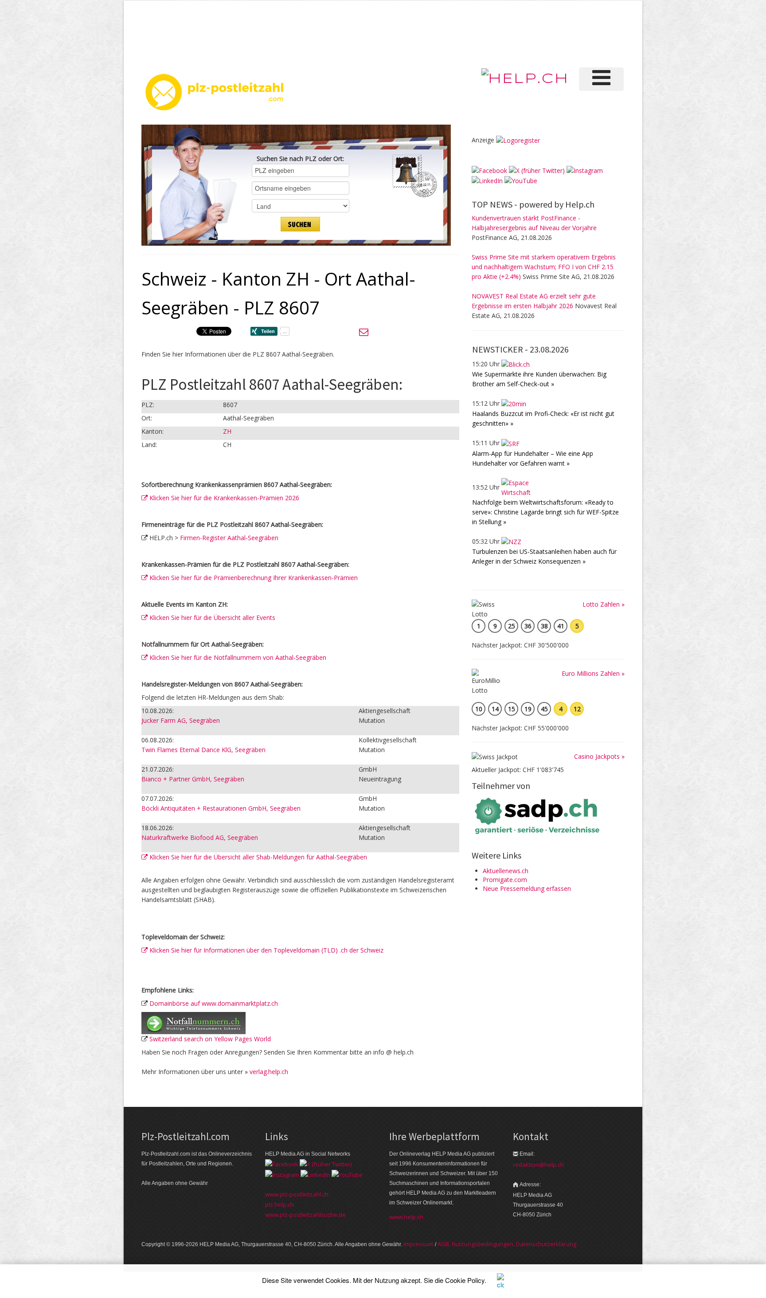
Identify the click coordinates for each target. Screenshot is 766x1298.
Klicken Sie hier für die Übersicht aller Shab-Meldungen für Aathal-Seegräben (257, 857)
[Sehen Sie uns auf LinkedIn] (487, 180)
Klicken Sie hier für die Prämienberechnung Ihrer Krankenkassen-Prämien (253, 577)
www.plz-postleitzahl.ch (296, 1194)
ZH (227, 431)
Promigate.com (505, 879)
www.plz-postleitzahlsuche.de (305, 1215)
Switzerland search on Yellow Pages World (210, 1039)
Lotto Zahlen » (603, 604)
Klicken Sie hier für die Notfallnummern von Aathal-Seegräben (237, 657)
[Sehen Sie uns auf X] (537, 169)
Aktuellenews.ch (505, 871)
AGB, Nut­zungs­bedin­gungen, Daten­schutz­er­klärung (507, 1244)
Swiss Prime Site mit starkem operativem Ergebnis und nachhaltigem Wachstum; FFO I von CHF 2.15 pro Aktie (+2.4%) (544, 267)
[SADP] (538, 815)
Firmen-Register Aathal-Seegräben (229, 537)
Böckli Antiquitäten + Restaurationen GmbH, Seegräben (221, 808)
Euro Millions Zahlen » (593, 673)
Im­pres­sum (418, 1244)
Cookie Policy (465, 1280)
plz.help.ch (279, 1204)
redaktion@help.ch (538, 1165)
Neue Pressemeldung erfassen (527, 888)
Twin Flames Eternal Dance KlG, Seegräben (203, 749)
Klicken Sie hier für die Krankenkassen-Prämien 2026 (223, 498)
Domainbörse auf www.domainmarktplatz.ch (213, 1003)
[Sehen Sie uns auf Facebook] (489, 169)
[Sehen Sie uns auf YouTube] (520, 180)
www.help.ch (406, 1217)
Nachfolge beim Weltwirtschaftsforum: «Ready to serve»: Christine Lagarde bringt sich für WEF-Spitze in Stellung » (545, 512)
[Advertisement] (475, 33)
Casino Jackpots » (599, 756)
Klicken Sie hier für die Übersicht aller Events (211, 617)
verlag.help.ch (269, 1071)
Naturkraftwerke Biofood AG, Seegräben (199, 837)
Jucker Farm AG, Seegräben (180, 720)
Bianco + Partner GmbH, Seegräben (192, 779)
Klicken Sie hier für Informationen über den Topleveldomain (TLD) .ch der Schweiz (265, 950)
